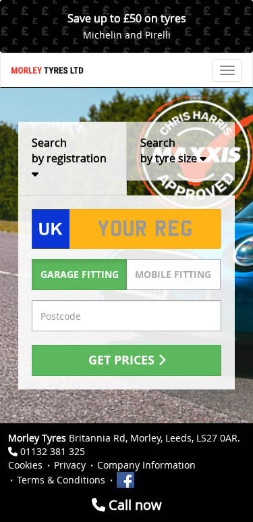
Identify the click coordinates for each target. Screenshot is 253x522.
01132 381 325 (52, 451)
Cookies (25, 464)
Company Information (146, 464)
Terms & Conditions (61, 479)
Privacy (70, 464)
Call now (133, 505)
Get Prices (123, 360)
